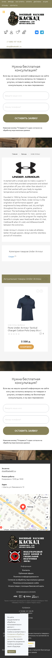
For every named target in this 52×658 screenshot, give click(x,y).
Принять (11, 651)
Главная (14, 154)
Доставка (37, 1)
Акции (45, 1)
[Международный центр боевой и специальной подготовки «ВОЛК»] (26, 556)
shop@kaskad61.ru (14, 46)
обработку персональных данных (16, 130)
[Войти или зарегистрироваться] (11, 33)
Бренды (11, 1)
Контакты (14, 5)
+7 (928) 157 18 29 (14, 41)
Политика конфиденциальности (26, 577)
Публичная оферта (26, 573)
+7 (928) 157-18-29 (26, 611)
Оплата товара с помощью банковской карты (26, 586)
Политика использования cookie (26, 583)
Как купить (20, 1)
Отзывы (5, 5)
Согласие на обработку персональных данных (26, 580)
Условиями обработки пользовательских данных (15, 636)
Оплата (29, 1)
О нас (4, 1)
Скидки (11, 256)
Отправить (26, 118)
